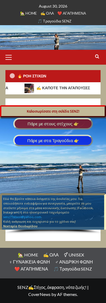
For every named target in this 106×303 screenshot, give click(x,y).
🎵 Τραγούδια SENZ (54, 21)
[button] (10, 56)
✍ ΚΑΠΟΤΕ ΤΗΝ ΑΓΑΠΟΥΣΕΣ (60, 88)
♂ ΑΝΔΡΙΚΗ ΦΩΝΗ (74, 261)
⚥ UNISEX (74, 254)
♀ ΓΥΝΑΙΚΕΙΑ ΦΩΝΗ (29, 261)
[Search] (97, 56)
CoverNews (39, 294)
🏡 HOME (28, 13)
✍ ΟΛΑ (47, 13)
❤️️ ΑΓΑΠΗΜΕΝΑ (71, 13)
